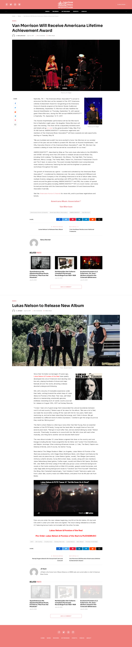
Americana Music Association (59, 212)
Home (43, 638)
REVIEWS (56, 11)
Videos (81, 638)
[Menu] (6, 11)
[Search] (126, 11)
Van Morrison (66, 206)
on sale (49, 128)
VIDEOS (84, 11)
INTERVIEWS (66, 11)
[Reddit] (15, 112)
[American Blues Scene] (66, 4)
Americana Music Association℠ (66, 201)
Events (74, 638)
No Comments (41, 35)
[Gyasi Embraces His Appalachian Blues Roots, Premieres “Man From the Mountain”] (41, 262)
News (14, 21)
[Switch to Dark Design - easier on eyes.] (123, 11)
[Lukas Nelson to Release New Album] (66, 340)
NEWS (47, 11)
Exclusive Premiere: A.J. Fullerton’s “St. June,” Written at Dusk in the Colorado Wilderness (89, 274)
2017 (32, 541)
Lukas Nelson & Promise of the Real (46, 376)
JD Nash (20, 310)
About (89, 638)
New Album (80, 541)
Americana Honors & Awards (50, 193)
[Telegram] (15, 116)
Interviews (65, 638)
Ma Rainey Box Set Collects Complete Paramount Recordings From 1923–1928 (65, 273)
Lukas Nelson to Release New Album (50, 229)
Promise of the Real (91, 541)
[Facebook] (15, 103)
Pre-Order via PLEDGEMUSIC (66, 536)
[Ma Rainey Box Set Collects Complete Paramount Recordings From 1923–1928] (66, 262)
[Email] (15, 124)
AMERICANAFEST (75, 212)
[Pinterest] (15, 120)
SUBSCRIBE (121, 4)
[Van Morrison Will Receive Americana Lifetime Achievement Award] (66, 65)
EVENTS (75, 11)
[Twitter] (15, 107)
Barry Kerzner (21, 35)
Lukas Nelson (71, 541)
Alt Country (39, 541)
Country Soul (48, 541)
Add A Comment (66, 287)
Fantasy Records (59, 541)
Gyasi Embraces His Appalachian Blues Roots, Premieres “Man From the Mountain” (39, 274)
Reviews (56, 638)
